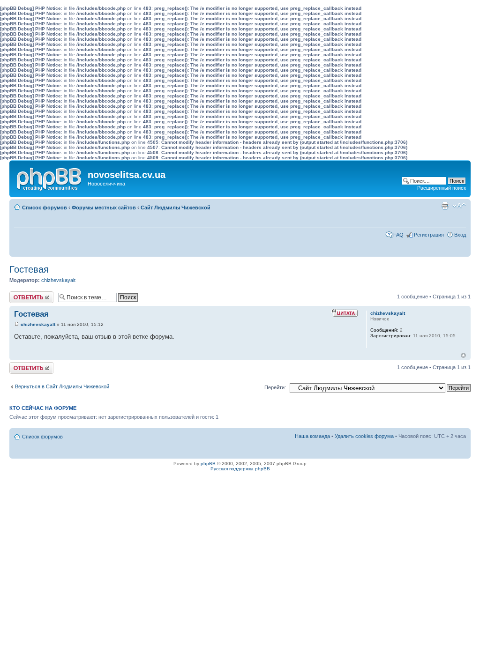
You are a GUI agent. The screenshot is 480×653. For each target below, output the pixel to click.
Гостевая (29, 269)
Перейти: (275, 387)
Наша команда (312, 436)
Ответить (20, 294)
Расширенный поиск (441, 188)
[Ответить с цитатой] (344, 313)
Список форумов (44, 207)
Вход (460, 234)
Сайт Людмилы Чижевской (175, 207)
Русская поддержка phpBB (240, 468)
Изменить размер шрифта (459, 205)
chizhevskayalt (58, 280)
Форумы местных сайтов (104, 207)
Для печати (445, 205)
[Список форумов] (50, 177)
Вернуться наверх (463, 355)
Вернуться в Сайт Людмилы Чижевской (62, 386)
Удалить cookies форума (364, 436)
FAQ (398, 234)
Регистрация (429, 234)
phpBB (208, 463)
